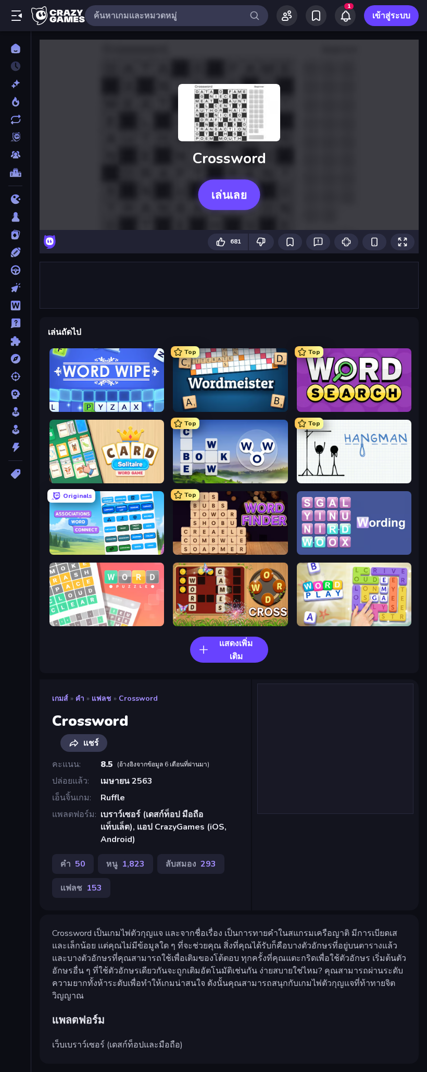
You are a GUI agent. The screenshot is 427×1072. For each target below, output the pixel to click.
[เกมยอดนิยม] (15, 102)
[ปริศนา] (15, 341)
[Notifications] (345, 15)
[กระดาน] (15, 217)
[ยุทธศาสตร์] (15, 394)
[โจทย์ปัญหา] (15, 323)
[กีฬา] (15, 252)
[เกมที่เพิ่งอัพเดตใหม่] (15, 119)
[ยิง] (15, 376)
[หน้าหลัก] (15, 48)
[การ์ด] (15, 234)
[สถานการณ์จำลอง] (15, 412)
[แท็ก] (15, 474)
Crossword (138, 698)
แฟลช (101, 698)
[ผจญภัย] (15, 359)
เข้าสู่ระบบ (391, 15)
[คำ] (15, 305)
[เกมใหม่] (15, 84)
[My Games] (316, 15)
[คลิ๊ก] (15, 288)
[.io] (15, 199)
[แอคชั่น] (15, 447)
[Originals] (15, 137)
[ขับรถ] (15, 270)
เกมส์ (60, 698)
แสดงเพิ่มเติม (236, 650)
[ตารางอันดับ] (15, 172)
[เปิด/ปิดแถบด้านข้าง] (16, 15)
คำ (80, 698)
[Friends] (287, 15)
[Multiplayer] (15, 155)
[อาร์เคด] (15, 429)
